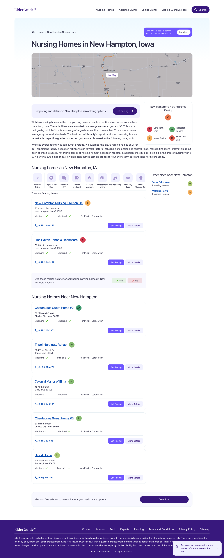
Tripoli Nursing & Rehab (51, 344)
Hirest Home (43, 455)
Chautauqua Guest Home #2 (54, 308)
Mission (100, 529)
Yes (121, 280)
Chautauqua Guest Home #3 (54, 418)
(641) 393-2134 (46, 404)
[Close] (218, 548)
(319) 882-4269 (46, 367)
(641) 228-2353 (46, 330)
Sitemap (205, 529)
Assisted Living (128, 9)
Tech (112, 529)
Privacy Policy (187, 529)
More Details (134, 225)
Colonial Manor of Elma (50, 381)
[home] (25, 9)
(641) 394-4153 (46, 225)
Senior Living (149, 9)
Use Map (112, 75)
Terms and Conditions (161, 529)
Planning (139, 529)
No (136, 280)
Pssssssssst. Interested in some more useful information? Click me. (197, 548)
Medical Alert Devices (174, 9)
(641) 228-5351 (46, 440)
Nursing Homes (105, 9)
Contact (86, 529)
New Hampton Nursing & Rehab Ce (59, 203)
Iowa (41, 32)
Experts (124, 529)
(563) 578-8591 (46, 477)
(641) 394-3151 (46, 262)
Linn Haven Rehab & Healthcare (56, 240)
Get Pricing (122, 111)
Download (183, 32)
